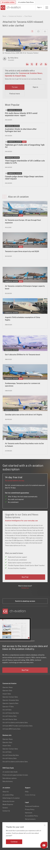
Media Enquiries (8, 804)
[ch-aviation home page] (10, 7)
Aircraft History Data (10, 716)
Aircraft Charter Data (10, 719)
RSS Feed (46, 64)
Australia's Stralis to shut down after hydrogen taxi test (21, 130)
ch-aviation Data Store (26, 2)
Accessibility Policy (31, 816)
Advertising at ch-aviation (11, 798)
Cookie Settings (30, 795)
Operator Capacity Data (10, 703)
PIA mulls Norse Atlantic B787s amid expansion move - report (21, 114)
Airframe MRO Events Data (11, 729)
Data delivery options (10, 778)
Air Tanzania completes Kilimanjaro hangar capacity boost (25, 287)
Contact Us (6, 811)
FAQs (26, 792)
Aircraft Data (7, 710)
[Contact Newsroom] (38, 31)
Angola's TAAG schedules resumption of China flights (22, 318)
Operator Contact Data (10, 697)
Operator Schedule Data (11, 700)
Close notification (44, 825)
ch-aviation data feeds (10, 772)
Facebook (36, 64)
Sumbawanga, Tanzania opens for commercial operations (22, 384)
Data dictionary (8, 781)
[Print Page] (45, 31)
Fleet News (28, 16)
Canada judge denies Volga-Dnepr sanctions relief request (24, 177)
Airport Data (7, 694)
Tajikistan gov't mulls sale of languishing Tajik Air (25, 146)
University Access (8, 801)
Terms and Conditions (32, 806)
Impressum (28, 813)
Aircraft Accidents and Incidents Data (15, 722)
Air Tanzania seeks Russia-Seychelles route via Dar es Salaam (24, 445)
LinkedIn (27, 64)
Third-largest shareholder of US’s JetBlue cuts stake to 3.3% (25, 162)
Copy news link (41, 64)
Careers (5, 808)
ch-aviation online (8, 2)
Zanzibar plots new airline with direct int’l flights (23, 415)
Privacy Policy (29, 809)
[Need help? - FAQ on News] (32, 31)
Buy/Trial (25, 577)
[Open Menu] (46, 7)
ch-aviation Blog (8, 795)
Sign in (39, 7)
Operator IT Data (8, 706)
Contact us (25, 588)
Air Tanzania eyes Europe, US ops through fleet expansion (23, 221)
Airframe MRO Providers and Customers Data (17, 726)
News (4, 16)
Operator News (8, 687)
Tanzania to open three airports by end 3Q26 (22, 251)
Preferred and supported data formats (15, 775)
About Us (6, 792)
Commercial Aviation (15, 16)
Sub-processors (30, 819)
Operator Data (7, 690)
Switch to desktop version (25, 601)
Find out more (14, 94)
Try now (15, 87)
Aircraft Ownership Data (11, 713)
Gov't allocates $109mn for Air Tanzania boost (22, 355)
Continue (14, 842)
